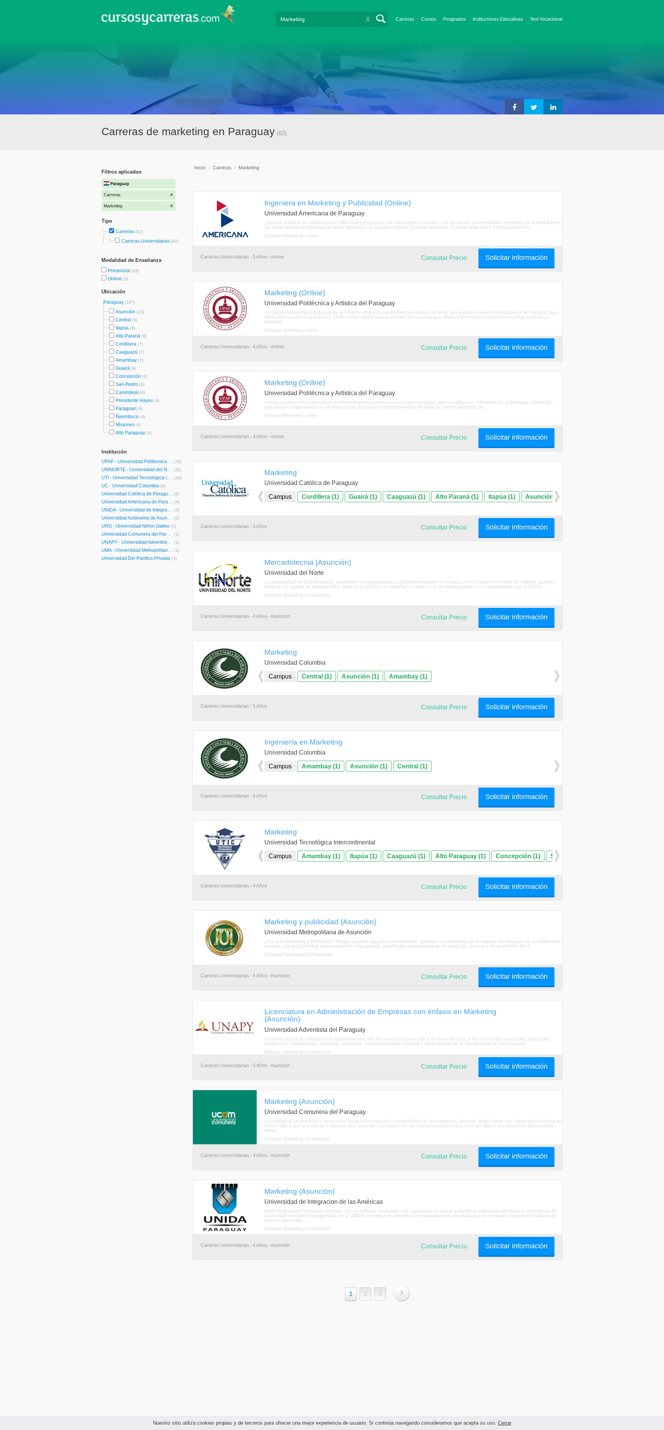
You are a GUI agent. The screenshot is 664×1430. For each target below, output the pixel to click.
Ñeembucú (127, 416)
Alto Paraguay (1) (460, 856)
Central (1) (317, 676)
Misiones (125, 424)
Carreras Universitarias (145, 241)
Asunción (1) (544, 496)
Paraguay (114, 302)
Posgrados (454, 19)
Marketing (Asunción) (299, 1101)
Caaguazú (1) (406, 496)
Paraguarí (126, 408)
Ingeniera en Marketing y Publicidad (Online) (337, 203)
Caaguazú (127, 352)
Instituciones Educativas (498, 19)
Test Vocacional (546, 19)
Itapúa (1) (501, 496)
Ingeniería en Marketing (303, 742)
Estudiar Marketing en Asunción (297, 595)
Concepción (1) (518, 856)
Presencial (119, 270)
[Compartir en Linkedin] (553, 106)
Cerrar (504, 1423)
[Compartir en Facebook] (514, 106)
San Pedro (127, 384)
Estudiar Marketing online (291, 235)
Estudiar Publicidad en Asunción (298, 954)
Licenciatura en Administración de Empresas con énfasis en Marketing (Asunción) (380, 1015)
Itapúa (122, 328)
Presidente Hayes (134, 400)
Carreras (405, 19)
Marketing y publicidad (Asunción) (320, 921)
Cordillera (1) (320, 496)
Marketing (249, 167)
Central (123, 320)
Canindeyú (127, 392)
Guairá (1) (363, 496)
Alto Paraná (128, 336)
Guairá (123, 368)
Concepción (128, 376)
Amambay (126, 360)
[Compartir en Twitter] (533, 106)
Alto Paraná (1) (456, 496)
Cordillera (126, 344)
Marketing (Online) (294, 292)
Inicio (200, 167)
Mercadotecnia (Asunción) (307, 562)
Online (115, 278)
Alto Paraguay (130, 432)
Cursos (428, 19)
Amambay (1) (408, 676)
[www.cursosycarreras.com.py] (168, 17)
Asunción (125, 311)
